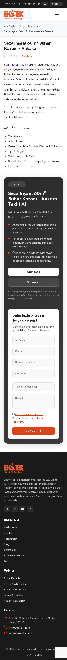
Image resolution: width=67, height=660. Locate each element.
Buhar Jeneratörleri (15, 589)
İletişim (8, 561)
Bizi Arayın (33, 282)
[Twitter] (39, 4)
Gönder (31, 430)
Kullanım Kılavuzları (14, 555)
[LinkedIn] (34, 4)
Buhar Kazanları (12, 578)
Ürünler (8, 533)
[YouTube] (29, 4)
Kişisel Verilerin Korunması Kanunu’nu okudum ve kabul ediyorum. (27, 418)
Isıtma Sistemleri (13, 595)
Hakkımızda (10, 527)
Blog (21, 26)
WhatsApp (33, 271)
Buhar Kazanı (19, 64)
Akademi (33, 26)
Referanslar (10, 538)
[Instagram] (24, 4)
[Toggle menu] (59, 14)
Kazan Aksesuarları (14, 600)
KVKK (28, 654)
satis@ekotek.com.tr (21, 633)
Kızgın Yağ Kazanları (15, 584)
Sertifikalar (10, 549)
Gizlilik (38, 654)
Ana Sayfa (9, 26)
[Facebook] (20, 4)
